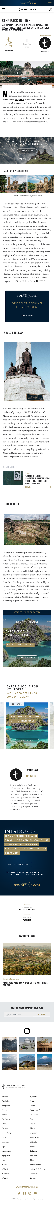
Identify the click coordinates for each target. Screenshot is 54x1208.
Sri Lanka (33, 1142)
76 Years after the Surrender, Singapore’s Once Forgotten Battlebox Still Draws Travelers (37, 479)
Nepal (32, 1101)
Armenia (5, 1096)
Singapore (33, 1132)
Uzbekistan (34, 1173)
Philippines (9, 50)
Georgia (5, 1128)
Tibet (32, 1160)
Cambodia (6, 1119)
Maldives (5, 1173)
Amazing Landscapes (11, 979)
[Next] (33, 753)
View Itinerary (27, 658)
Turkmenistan (35, 1164)
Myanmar (33, 1096)
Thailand (33, 1155)
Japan (4, 1146)
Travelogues (32, 769)
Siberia (32, 1128)
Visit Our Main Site (18, 864)
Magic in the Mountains (27, 910)
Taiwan (32, 1146)
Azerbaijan (6, 1101)
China (4, 1123)
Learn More (27, 151)
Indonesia (5, 1142)
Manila (11, 92)
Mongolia (5, 1178)
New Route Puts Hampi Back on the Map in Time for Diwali (25, 984)
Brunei (4, 1114)
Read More (28, 487)
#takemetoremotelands (27, 1187)
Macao (4, 1164)
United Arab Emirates (38, 1169)
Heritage (27, 473)
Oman (32, 1105)
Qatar (32, 1119)
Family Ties (27, 920)
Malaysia (5, 1169)
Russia (32, 1123)
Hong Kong (6, 1132)
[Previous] (21, 753)
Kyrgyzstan (6, 1155)
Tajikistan (33, 1151)
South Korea (34, 1137)
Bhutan (4, 1110)
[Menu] (3, 9)
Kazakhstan (6, 1151)
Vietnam (33, 1178)
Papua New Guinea (37, 1110)
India (4, 1137)
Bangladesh (6, 1105)
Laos (3, 1160)
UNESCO (40, 281)
